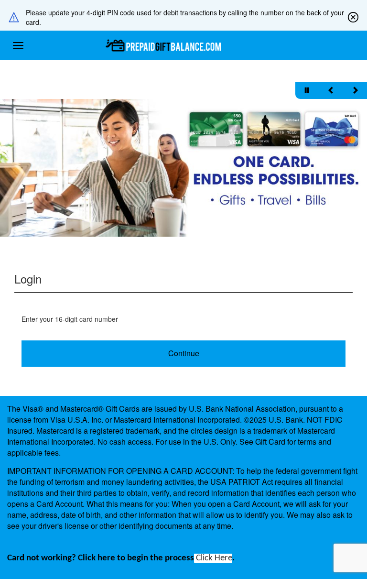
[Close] (353, 17)
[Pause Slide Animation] (307, 90)
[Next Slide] (355, 90)
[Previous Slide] (331, 90)
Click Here (213, 558)
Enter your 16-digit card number (70, 319)
